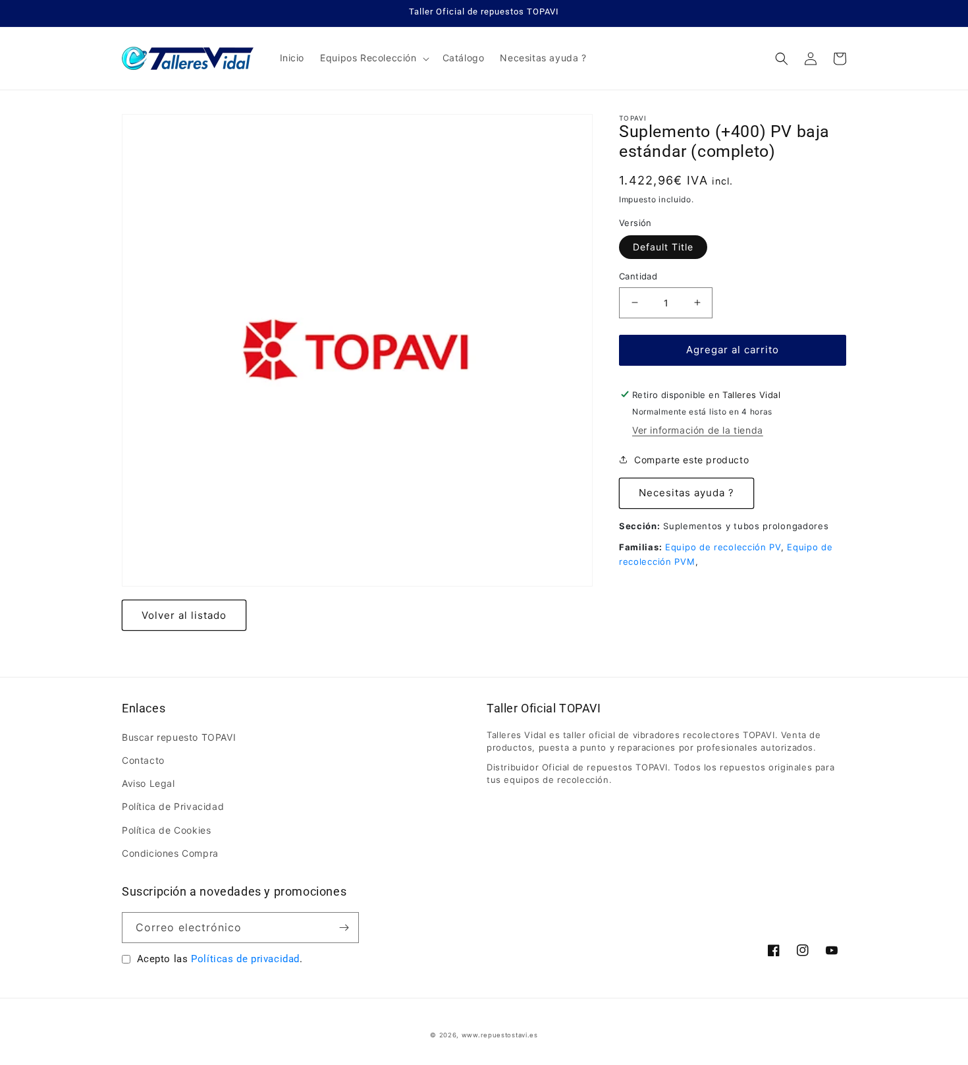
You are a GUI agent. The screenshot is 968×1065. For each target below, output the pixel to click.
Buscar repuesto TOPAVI (179, 737)
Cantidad (638, 276)
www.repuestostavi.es (500, 1035)
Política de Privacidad (173, 806)
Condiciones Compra (170, 853)
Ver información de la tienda (697, 429)
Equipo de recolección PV (723, 546)
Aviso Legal (148, 783)
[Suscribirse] (343, 927)
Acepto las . (220, 959)
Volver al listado (184, 615)
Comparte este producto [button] (691, 459)
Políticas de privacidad (245, 959)
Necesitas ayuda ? (686, 492)
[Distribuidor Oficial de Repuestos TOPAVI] (188, 58)
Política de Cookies (166, 830)
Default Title (663, 246)
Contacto (143, 760)
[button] (373, 58)
